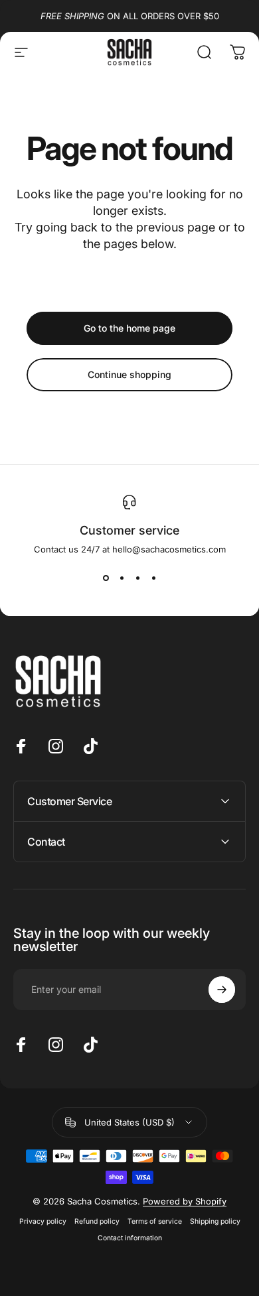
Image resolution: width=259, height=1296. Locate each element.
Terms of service (155, 1221)
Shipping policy (215, 1221)
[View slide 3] (137, 578)
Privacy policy (42, 1221)
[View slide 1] (106, 578)
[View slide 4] (153, 578)
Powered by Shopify (184, 1201)
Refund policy (97, 1221)
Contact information (130, 1238)
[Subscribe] (222, 989)
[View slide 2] (122, 578)
